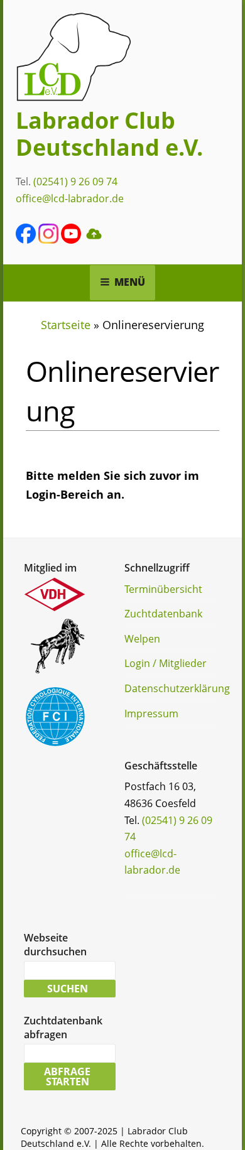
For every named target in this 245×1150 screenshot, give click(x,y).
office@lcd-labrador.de (70, 198)
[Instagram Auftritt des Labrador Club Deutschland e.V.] (48, 240)
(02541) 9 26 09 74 (75, 181)
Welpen (142, 639)
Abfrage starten (67, 1076)
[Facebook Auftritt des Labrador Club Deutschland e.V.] (26, 240)
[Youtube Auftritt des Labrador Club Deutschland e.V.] (71, 240)
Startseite (65, 324)
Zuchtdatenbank (163, 614)
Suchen (67, 988)
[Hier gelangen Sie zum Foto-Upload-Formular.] (94, 240)
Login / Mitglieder (165, 663)
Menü (129, 282)
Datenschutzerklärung (177, 688)
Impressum (151, 713)
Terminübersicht (163, 589)
